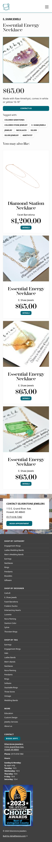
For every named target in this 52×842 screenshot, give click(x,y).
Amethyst (27, 135)
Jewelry (8, 130)
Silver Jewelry (11, 135)
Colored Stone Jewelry (15, 125)
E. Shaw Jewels (38, 125)
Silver (34, 130)
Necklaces (21, 130)
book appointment (19, 523)
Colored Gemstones (14, 120)
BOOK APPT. (12, 738)
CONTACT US (26, 108)
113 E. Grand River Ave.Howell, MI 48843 (14, 748)
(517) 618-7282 (14, 517)
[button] (46, 6)
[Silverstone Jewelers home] (6, 6)
